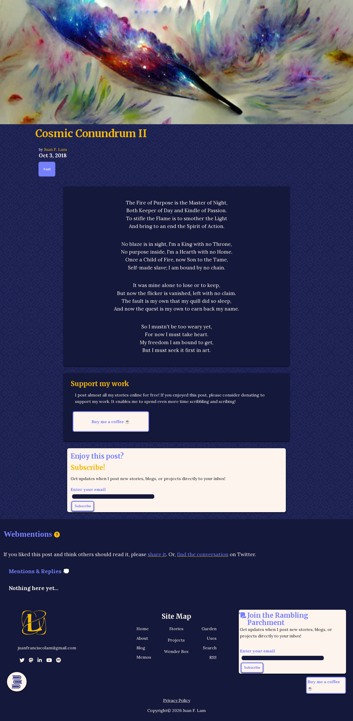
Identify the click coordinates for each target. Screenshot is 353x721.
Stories (176, 628)
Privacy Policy (176, 700)
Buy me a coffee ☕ (110, 421)
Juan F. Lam (55, 149)
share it (157, 554)
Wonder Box (176, 651)
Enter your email (88, 489)
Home (142, 628)
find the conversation (202, 554)
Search (210, 647)
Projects (176, 640)
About (142, 638)
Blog (140, 647)
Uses (212, 638)
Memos (143, 657)
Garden (209, 628)
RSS (213, 657)
